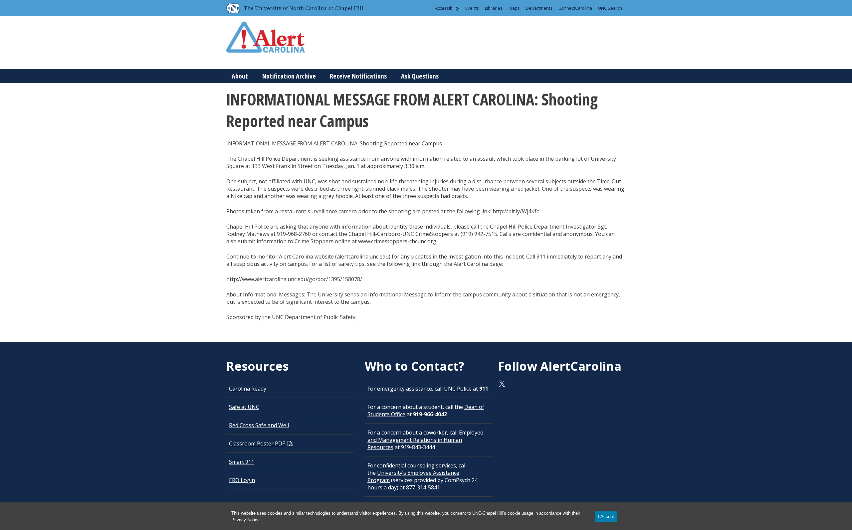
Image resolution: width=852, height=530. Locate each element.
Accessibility (447, 8)
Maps (514, 8)
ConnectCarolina (575, 8)
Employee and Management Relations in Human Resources (425, 440)
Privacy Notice (245, 519)
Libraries (494, 8)
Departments (539, 8)
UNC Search (610, 8)
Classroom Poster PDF (257, 443)
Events (472, 8)
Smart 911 (241, 461)
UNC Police (458, 388)
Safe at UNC (244, 407)
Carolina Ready (247, 388)
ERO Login (242, 480)
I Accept (606, 516)
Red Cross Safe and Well (259, 425)
